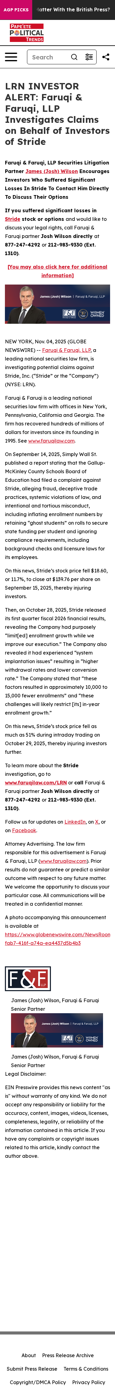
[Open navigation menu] (11, 57)
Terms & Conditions (85, 1369)
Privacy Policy (88, 1382)
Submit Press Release (32, 1369)
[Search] (74, 57)
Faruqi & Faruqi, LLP (66, 350)
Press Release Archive (68, 1355)
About (28, 1355)
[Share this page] (106, 57)
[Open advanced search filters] (89, 57)
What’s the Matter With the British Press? (58, 10)
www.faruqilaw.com (51, 441)
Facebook (24, 830)
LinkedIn (75, 822)
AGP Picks (16, 10)
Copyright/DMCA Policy (38, 1382)
